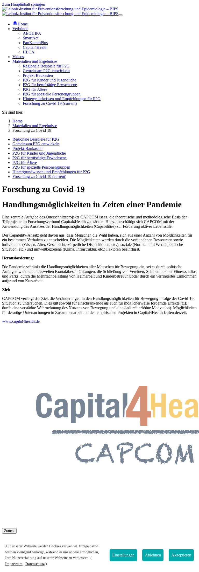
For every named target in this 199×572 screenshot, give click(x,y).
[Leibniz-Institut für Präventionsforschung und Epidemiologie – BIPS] (60, 11)
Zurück (9, 531)
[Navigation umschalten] (120, 15)
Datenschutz (35, 564)
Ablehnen (153, 555)
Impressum (14, 564)
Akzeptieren (181, 555)
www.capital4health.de (21, 321)
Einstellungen (123, 555)
